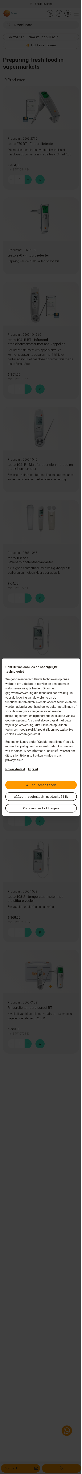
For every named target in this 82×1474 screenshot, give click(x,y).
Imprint (33, 769)
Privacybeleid (15, 769)
